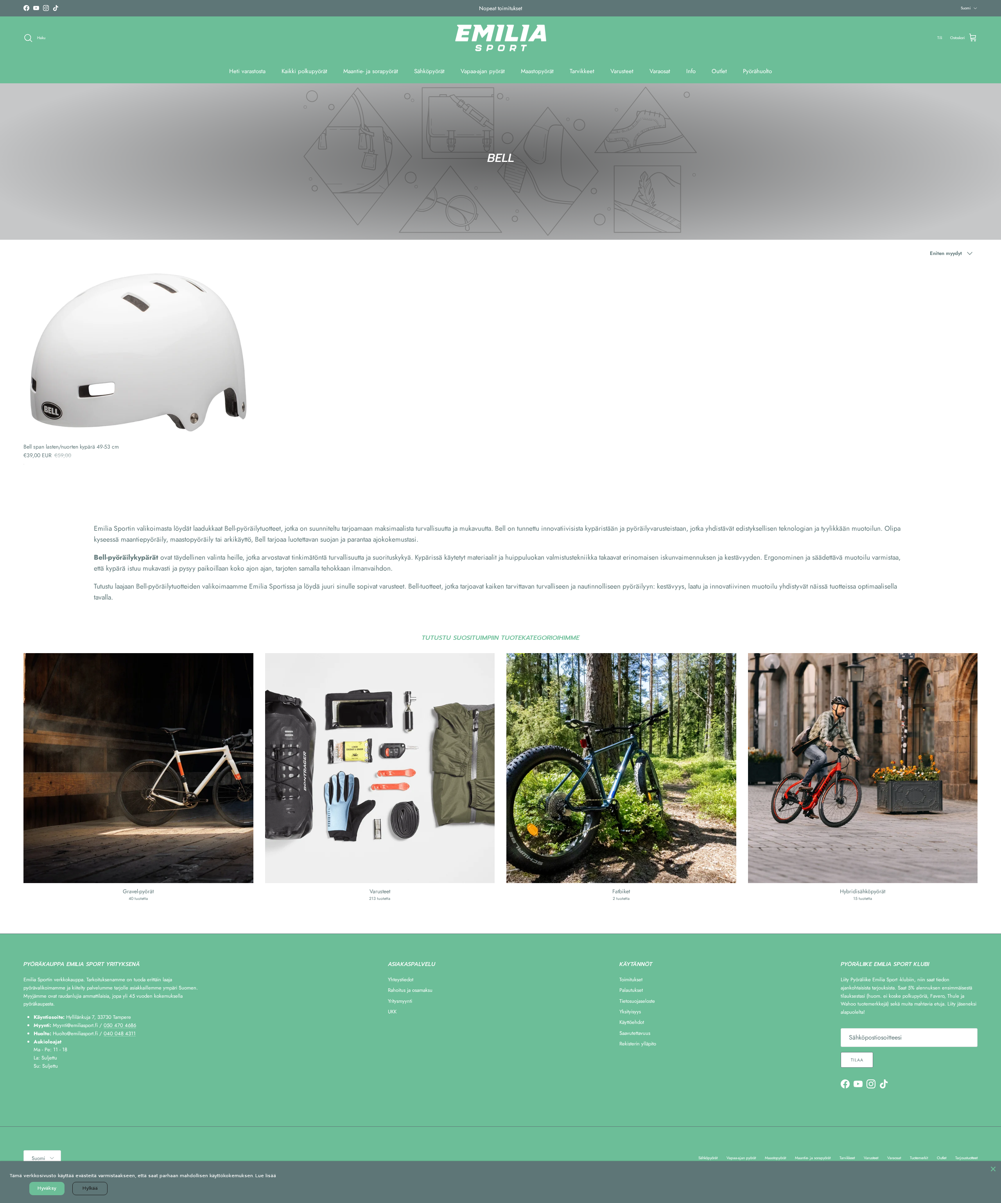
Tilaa (857, 1060)
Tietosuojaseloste (637, 1001)
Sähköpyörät (429, 71)
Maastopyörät (537, 71)
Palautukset (631, 990)
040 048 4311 (120, 1033)
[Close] (993, 1169)
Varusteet (621, 71)
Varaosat (659, 71)
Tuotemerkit (919, 1158)
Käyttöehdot (631, 1022)
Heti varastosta (247, 71)
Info (691, 71)
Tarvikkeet (582, 71)
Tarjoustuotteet (966, 1158)
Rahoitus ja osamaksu (410, 990)
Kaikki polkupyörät (304, 71)
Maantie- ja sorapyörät (370, 71)
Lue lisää (265, 1175)
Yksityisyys (630, 1011)
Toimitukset (630, 979)
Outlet (719, 71)
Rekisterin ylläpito (637, 1043)
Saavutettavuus (634, 1033)
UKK (392, 1011)
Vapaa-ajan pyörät (483, 71)
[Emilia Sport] (501, 38)
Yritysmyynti (400, 1001)
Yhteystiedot (400, 979)
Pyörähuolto (757, 71)
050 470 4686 (120, 1025)
